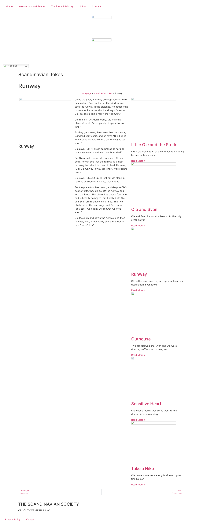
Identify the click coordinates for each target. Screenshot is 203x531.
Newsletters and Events (32, 6)
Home (9, 6)
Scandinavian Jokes (102, 93)
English (13, 65)
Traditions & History (62, 6)
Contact (96, 6)
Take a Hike (142, 468)
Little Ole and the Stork (154, 144)
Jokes (82, 6)
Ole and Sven (144, 209)
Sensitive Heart (146, 403)
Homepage (86, 93)
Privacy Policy (12, 519)
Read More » (138, 160)
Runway (139, 274)
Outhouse (141, 338)
